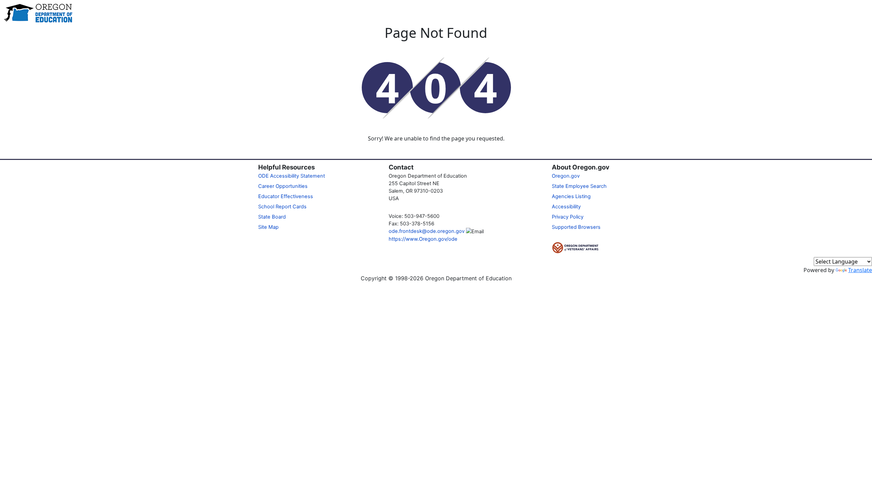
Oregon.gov (566, 176)
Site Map (268, 227)
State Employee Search (579, 186)
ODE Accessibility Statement (291, 176)
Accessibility (566, 207)
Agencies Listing (571, 196)
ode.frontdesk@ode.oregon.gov (427, 231)
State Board (272, 217)
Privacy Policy (567, 217)
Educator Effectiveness (285, 196)
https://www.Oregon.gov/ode (423, 239)
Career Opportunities (283, 186)
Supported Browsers (576, 227)
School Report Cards (282, 207)
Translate (860, 270)
